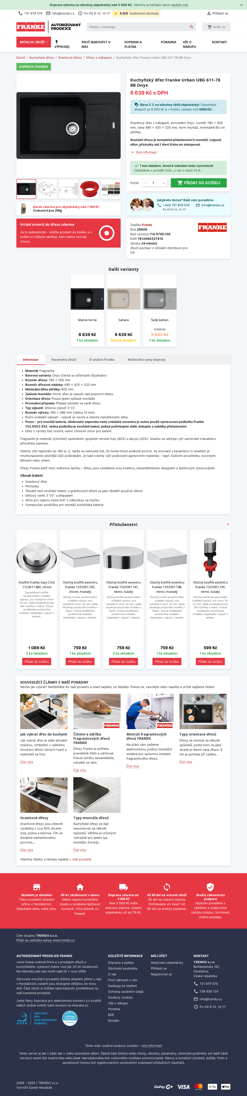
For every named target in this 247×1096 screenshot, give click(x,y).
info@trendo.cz (60, 13)
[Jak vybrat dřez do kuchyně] (44, 711)
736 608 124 (209, 991)
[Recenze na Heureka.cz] (70, 1020)
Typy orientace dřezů (197, 734)
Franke (147, 225)
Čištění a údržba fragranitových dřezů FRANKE (91, 738)
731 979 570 (30, 13)
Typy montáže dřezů (91, 817)
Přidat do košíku (198, 183)
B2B (111, 1015)
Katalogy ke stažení (122, 986)
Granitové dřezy (34, 817)
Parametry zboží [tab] (64, 359)
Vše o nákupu (189, 44)
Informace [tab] (30, 359)
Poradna (168, 42)
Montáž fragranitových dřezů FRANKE (146, 736)
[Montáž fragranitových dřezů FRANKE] (150, 711)
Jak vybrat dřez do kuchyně (43, 734)
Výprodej (61, 44)
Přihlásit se (159, 968)
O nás (112, 974)
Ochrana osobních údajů (125, 991)
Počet (134, 183)
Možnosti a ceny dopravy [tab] (147, 359)
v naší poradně (80, 859)
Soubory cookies (120, 997)
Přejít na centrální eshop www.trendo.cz (45, 940)
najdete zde (179, 5)
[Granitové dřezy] (44, 795)
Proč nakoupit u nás (96, 44)
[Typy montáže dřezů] (97, 795)
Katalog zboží (32, 42)
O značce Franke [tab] (102, 359)
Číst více (26, 762)
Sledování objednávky (167, 963)
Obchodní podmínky (123, 968)
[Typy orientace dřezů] (203, 711)
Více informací (146, 152)
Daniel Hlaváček (40, 1087)
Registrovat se (161, 974)
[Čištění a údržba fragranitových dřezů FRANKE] (97, 711)
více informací (151, 1046)
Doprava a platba (133, 44)
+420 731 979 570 (176, 205)
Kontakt (219, 42)
